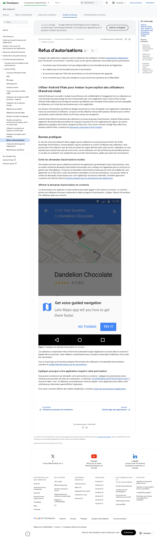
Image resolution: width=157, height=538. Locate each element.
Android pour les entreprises (40, 488)
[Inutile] (129, 39)
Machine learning (60, 485)
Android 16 (99, 485)
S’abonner (128, 532)
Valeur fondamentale (23, 15)
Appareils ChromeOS (82, 491)
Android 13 (99, 496)
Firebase (84, 519)
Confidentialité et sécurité (95, 15)
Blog (35, 506)
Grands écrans (80, 484)
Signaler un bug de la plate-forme (144, 482)
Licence (57, 527)
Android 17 (99, 481)
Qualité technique (70, 15)
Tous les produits (119, 519)
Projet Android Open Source (39, 497)
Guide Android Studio (124, 486)
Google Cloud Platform (100, 519)
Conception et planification (35, 3)
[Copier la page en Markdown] (92, 51)
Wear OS (78, 487)
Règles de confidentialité (59, 501)
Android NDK (120, 504)
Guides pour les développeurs (121, 491)
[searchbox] (15, 22)
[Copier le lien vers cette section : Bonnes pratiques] (63, 137)
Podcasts (37, 509)
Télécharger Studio (123, 501)
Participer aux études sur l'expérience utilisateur (144, 498)
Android (37, 484)
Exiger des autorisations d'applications (110, 389)
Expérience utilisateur (47, 15)
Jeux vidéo (58, 481)
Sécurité (37, 493)
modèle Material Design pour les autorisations (68, 364)
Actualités (37, 502)
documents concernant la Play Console (85, 127)
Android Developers (45, 39)
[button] (15, 52)
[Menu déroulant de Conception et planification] (49, 3)
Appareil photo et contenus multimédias (62, 495)
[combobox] (91, 3)
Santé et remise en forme (61, 490)
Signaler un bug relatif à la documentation (145, 488)
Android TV (79, 498)
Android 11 (99, 503)
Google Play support (143, 492)
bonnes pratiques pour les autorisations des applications (89, 178)
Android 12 (99, 500)
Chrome (73, 519)
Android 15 (99, 489)
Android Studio (136, 3)
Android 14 (99, 492)
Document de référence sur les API (123, 496)
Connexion (150, 3)
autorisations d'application (117, 58)
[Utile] (126, 39)
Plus (57, 3)
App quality (9, 9)
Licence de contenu (104, 437)
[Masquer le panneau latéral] (27, 534)
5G (55, 505)
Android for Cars (81, 495)
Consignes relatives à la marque (75, 527)
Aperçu (6, 15)
